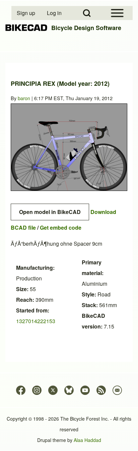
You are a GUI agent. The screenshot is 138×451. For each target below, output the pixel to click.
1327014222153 (35, 321)
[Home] (26, 27)
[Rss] (101, 390)
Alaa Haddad (87, 440)
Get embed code (60, 227)
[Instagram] (37, 390)
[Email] (117, 390)
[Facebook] (20, 390)
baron (24, 97)
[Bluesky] (69, 390)
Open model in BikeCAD (50, 212)
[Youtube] (85, 390)
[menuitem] (26, 13)
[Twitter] (53, 390)
